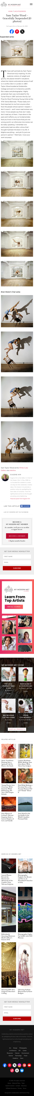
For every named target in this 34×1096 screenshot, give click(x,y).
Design (15, 1048)
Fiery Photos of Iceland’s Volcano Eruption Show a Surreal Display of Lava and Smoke (7, 816)
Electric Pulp (25, 1093)
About (9, 1083)
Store (21, 1058)
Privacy (20, 1088)
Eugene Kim (11, 26)
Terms (24, 1088)
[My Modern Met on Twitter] (14, 1065)
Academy (15, 1058)
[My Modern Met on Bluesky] (22, 1070)
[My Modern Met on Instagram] (19, 1065)
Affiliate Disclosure (11, 1088)
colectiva (12, 470)
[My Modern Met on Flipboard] (24, 1065)
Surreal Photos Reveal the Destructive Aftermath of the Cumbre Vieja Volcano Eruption (7, 879)
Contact (18, 1086)
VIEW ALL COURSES (13, 607)
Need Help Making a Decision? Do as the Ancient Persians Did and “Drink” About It (25, 788)
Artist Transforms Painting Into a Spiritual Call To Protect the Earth (7, 763)
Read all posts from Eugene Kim (20, 499)
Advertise (24, 1086)
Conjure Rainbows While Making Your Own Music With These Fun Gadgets (25, 763)
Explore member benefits (17, 541)
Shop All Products (17, 729)
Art (10, 1048)
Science (11, 1056)
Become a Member (17, 536)
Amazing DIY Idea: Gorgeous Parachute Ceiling (8, 991)
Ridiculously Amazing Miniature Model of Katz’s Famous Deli (8, 936)
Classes (17, 1053)
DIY (20, 1050)
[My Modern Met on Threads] (17, 1070)
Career (25, 1050)
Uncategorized (20, 11)
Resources (10, 1053)
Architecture (12, 1050)
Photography (23, 1048)
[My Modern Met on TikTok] (12, 1070)
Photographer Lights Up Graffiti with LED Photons (25, 936)
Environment (25, 1053)
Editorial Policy (16, 1083)
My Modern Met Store (12, 665)
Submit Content (10, 1086)
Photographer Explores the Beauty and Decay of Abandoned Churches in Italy (25, 878)
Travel (25, 1056)
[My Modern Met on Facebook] (5, 1065)
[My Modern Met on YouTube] (29, 1065)
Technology (18, 1056)
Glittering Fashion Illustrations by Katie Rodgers (25, 991)
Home (10, 11)
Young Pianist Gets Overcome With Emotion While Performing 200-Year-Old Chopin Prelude (8, 789)
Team (23, 1083)
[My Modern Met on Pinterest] (10, 1065)
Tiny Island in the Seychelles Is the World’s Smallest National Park (24, 816)
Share (26, 506)
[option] (9, 648)
